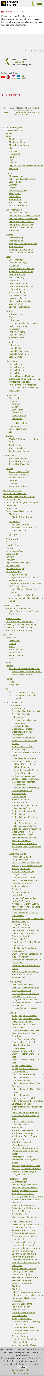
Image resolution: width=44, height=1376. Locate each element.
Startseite (34, 108)
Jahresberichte (15, 652)
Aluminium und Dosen (19, 145)
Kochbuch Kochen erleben (23, 764)
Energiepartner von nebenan (24, 999)
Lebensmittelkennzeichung (21, 286)
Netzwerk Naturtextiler (22, 1283)
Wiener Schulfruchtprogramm (25, 1148)
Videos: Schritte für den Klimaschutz (25, 379)
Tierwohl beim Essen (18, 458)
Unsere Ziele (14, 641)
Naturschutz (11, 395)
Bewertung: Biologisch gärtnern (26, 1248)
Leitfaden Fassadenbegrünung (25, 779)
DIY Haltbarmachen (18, 213)
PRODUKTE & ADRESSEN (15, 493)
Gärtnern (10, 311)
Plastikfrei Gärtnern (18, 335)
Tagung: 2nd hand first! (22, 1066)
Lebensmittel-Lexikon (19, 289)
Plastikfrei (13, 163)
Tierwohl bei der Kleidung (20, 461)
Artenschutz (14, 398)
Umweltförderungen (15, 568)
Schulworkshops (13, 618)
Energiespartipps (16, 238)
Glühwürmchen (19, 410)
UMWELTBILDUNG (12, 605)
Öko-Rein (13, 514)
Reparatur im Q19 (20, 939)
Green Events (12, 554)
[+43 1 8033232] (33, 5)
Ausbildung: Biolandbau (22, 985)
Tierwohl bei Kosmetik (19, 464)
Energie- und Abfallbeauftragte (26, 1263)
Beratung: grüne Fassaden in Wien (27, 866)
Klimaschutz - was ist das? (20, 382)
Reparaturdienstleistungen (18, 563)
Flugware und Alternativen (21, 271)
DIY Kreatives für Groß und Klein (23, 219)
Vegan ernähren (16, 304)
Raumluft (10, 557)
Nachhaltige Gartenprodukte (25, 1277)
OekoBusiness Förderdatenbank (26, 1292)
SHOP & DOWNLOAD (12, 491)
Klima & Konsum (16, 367)
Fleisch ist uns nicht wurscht (21, 269)
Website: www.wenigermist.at (25, 1130)
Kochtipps (13, 280)
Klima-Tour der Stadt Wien (23, 1039)
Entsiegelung (15, 320)
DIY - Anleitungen (14, 210)
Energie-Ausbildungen (19, 574)
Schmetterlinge (19, 416)
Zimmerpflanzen (16, 338)
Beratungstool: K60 (21, 868)
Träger (12, 646)
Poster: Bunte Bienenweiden (24, 811)
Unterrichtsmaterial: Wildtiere (25, 1113)
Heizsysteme (15, 194)
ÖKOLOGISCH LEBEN (13, 130)
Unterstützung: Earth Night (24, 933)
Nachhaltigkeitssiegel (21, 1280)
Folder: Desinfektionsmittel (24, 758)
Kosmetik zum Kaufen (19, 354)
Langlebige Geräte (20, 910)
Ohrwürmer (17, 418)
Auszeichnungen (16, 655)
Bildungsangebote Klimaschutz (26, 1018)
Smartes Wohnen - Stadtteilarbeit (27, 954)
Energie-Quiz (17, 889)
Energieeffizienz (13, 545)
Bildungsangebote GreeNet (24, 1016)
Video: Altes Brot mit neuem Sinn (26, 829)
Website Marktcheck (21, 841)
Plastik (12, 160)
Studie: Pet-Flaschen (21, 1211)
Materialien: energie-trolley (24, 996)
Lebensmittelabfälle (18, 283)
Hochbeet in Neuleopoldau (24, 898)
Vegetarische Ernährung (20, 307)
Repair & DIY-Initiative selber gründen (26, 166)
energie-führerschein (21, 991)
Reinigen (13, 480)
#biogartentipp (16, 314)
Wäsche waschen (17, 448)
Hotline (12, 682)
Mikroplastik (14, 154)
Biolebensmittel (16, 260)
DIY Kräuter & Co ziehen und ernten (24, 216)
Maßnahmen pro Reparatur (24, 1205)
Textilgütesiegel (16, 445)
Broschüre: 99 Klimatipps (23, 738)
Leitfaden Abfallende (21, 773)
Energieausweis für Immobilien (23, 244)
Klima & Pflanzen (16, 373)
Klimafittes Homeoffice (19, 477)
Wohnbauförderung (18, 205)
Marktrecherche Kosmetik (23, 782)
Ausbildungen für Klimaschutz (22, 385)
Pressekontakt (15, 698)
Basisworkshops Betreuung (24, 1233)
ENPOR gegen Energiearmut (25, 1190)
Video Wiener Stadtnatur (23, 1121)
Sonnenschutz (15, 357)
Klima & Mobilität (17, 370)
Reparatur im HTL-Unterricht (25, 1042)
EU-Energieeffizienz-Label (21, 249)
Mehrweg (13, 151)
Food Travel (17, 1036)
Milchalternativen (17, 292)
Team (8, 663)
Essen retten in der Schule (23, 1033)
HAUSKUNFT (18, 895)
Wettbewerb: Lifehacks (22, 1133)
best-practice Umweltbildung (19, 627)
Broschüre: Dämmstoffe (23, 729)
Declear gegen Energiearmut (25, 1188)
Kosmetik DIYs (15, 348)
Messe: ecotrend (19, 802)
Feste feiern (14, 266)
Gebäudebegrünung (18, 191)
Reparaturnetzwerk (20, 936)
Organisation (12, 638)
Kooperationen (15, 649)
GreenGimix (14, 521)
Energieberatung (16, 241)
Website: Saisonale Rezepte (24, 843)
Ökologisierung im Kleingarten (25, 930)
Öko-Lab (16, 1286)
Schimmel (13, 483)
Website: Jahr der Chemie (23, 835)
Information (14, 705)
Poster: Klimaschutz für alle (24, 826)
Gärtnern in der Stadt (18, 326)
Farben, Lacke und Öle (19, 471)
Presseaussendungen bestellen (23, 695)
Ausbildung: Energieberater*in (25, 988)
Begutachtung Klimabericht (24, 1185)
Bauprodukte (15, 182)
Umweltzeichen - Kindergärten (25, 1330)
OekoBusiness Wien (15, 551)
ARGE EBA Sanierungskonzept (26, 863)
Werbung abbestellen (18, 486)
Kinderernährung (16, 277)
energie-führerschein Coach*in (25, 993)
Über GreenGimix (19, 530)
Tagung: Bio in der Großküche (25, 1068)
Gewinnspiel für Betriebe (23, 674)
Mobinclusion (18, 916)
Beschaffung (11, 508)
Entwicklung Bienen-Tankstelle (25, 1030)
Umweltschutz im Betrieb (20, 1221)
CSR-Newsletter (13, 539)
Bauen (9, 173)
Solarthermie (15, 199)
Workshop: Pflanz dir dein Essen (26, 1168)
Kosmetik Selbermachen (20, 351)
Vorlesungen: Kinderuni (22, 1124)
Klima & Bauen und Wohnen (21, 376)
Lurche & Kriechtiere (18, 423)
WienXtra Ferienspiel (21, 1142)
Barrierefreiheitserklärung (17, 112)
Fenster (12, 188)
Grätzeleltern (18, 1005)
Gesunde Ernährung (18, 274)
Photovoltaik (15, 196)
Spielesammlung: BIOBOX (23, 1051)
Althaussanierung (17, 176)
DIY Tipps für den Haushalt (21, 224)
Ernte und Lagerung (18, 263)
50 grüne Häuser (19, 1182)
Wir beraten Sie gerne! (14, 12)
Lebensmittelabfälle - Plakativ (25, 913)
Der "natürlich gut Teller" (23, 1257)
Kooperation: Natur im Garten (25, 770)
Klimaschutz (11, 361)
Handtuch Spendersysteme (24, 1268)
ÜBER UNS (8, 635)
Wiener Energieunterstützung (25, 971)
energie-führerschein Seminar (22, 595)
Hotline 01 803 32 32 (21, 857)
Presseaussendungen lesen (21, 692)
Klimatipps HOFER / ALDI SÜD (25, 904)
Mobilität (10, 548)
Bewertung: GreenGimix (22, 1251)
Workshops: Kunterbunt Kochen (26, 1165)
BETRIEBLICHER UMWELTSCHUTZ (19, 496)
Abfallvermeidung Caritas (23, 1230)
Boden (12, 317)
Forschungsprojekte (18, 1179)
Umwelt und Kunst (20, 1071)
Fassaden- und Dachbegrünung (23, 323)
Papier (12, 157)
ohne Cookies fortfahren (22, 1370)
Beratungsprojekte (17, 854)
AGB (33, 112)
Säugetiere (14, 426)
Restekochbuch (19, 1310)
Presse (18, 115)
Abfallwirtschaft (13, 499)
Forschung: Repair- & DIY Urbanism (28, 1196)
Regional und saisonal (18, 295)
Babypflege (14, 345)
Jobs (38, 112)
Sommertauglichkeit (18, 202)
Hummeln (16, 413)
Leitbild (12, 643)
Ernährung (10, 542)
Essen (8, 257)
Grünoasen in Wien (20, 892)
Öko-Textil (13, 535)
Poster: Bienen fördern (22, 808)
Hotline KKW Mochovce (23, 901)
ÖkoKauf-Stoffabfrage (22, 517)
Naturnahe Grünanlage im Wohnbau (28, 918)
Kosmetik (10, 342)
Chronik (9, 666)
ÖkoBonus (16, 1289)
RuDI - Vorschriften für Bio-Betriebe (28, 1295)
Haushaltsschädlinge (18, 474)
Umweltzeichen (13, 566)
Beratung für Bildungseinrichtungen (22, 624)
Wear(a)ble (17, 1127)
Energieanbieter (16, 246)
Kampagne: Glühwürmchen (24, 761)
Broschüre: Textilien (20, 726)
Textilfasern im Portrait (19, 451)
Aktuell (9, 133)
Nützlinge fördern (17, 332)
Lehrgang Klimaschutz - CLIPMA (26, 1002)
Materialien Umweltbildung (18, 608)
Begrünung (11, 505)
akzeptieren (22, 1367)
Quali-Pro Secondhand (22, 1304)
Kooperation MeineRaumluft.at (26, 907)
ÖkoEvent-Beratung (21, 927)
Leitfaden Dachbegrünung (24, 776)
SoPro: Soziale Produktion (23, 1313)
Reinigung (10, 560)
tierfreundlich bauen (18, 429)
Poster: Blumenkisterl (21, 814)
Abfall (8, 136)
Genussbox (17, 1265)
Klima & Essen (15, 364)
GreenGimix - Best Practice (24, 527)
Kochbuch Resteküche (22, 767)
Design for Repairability (22, 1021)
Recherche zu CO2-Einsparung (25, 1208)
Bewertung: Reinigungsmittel (25, 1254)
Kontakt (25, 115)
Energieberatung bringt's (23, 871)
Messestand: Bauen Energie (24, 805)
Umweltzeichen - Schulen (23, 1327)
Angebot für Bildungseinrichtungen (22, 502)
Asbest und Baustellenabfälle (22, 179)
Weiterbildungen (13, 571)
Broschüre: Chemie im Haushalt (26, 711)
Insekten (13, 401)
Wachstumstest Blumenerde (25, 1217)
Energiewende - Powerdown (24, 1260)
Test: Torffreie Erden (21, 1214)
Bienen (15, 407)
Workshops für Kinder (22, 1157)
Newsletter (14, 685)
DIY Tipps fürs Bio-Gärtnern (21, 221)
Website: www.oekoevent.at (24, 838)
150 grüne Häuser (20, 860)
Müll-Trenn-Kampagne (22, 1274)
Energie (9, 235)
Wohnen (9, 468)
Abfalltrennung (15, 139)
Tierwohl (10, 455)
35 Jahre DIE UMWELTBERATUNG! (24, 668)
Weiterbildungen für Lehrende (19, 621)
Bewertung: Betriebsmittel (24, 1245)
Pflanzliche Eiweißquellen (20, 301)
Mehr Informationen (22, 1373)
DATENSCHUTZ (27, 110)
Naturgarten (14, 329)
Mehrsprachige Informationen (19, 630)
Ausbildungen (15, 982)
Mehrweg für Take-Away (23, 1271)
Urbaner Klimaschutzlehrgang (25, 1008)
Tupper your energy (20, 957)
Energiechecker (19, 874)
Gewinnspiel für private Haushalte (27, 671)
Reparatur (13, 169)
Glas (11, 148)
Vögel (11, 432)
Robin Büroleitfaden (21, 1307)
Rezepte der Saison (17, 298)
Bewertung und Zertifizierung (19, 511)
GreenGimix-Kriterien (21, 524)
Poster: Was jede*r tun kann (24, 823)
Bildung (12, 1013)
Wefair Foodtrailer (20, 1145)
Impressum (15, 110)
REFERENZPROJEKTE (16, 702)
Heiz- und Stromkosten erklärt (22, 252)
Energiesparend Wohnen (23, 1193)
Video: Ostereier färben (22, 832)
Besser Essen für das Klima (24, 1242)
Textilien (9, 436)
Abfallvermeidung (17, 142)
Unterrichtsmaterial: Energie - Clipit (27, 1074)
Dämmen (13, 185)
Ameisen (16, 404)
